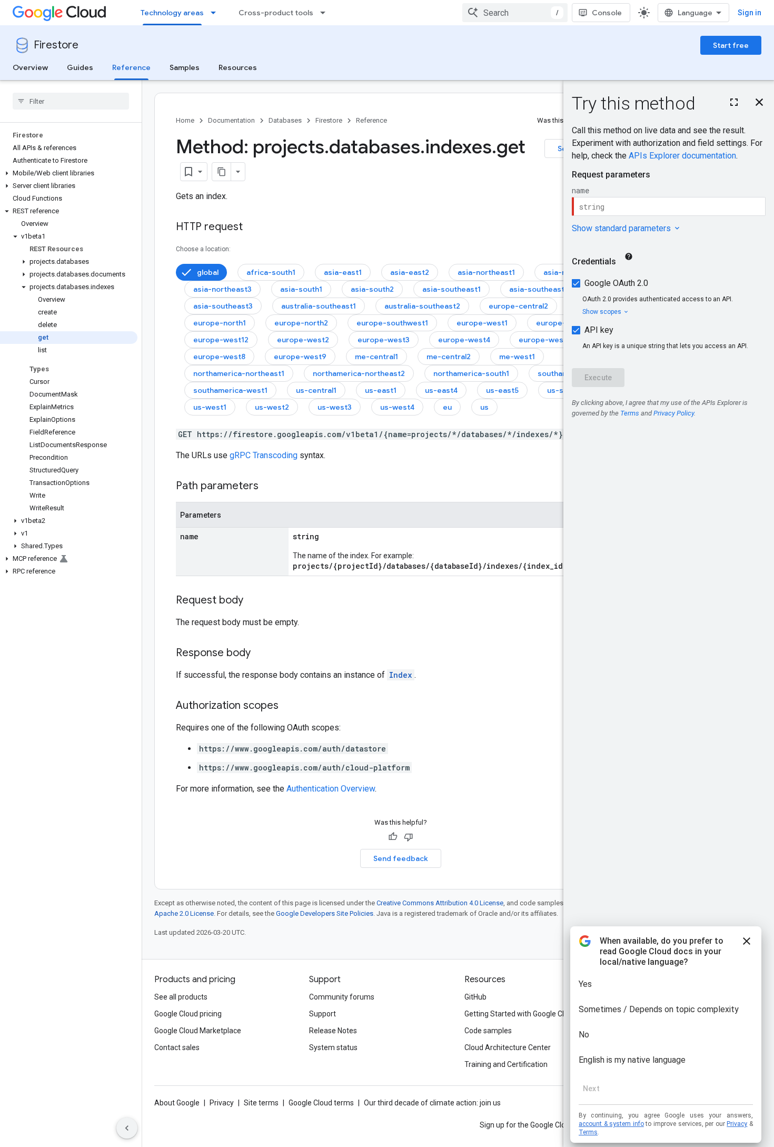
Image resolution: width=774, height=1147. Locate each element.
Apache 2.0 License (184, 913)
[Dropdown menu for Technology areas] (216, 12)
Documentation (231, 120)
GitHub (475, 997)
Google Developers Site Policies (324, 913)
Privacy (222, 1103)
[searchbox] (71, 101)
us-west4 (397, 407)
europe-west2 (303, 339)
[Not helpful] (408, 837)
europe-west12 (221, 339)
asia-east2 (409, 272)
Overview (30, 67)
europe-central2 (518, 306)
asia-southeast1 (451, 289)
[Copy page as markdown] (221, 172)
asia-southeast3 (223, 306)
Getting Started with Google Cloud (520, 1014)
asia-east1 (343, 272)
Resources (238, 67)
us (484, 407)
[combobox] (515, 12)
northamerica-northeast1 (238, 373)
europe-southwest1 (392, 323)
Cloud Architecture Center (507, 1047)
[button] (68, 173)
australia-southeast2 (422, 306)
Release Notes (333, 1030)
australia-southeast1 (318, 306)
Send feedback (400, 858)
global (208, 272)
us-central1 (316, 390)
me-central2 (448, 356)
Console (607, 12)
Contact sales (177, 1047)
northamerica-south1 (471, 373)
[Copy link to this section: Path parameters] (269, 486)
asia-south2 (372, 289)
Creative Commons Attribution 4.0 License (439, 903)
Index (400, 675)
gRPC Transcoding (263, 455)
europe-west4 (464, 339)
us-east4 (441, 390)
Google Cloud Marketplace (197, 1030)
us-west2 (272, 407)
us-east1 (380, 390)
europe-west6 (545, 339)
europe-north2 (301, 323)
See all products (180, 997)
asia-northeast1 (486, 272)
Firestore (56, 45)
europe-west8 (219, 356)
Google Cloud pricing (188, 1014)
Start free (731, 45)
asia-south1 (301, 289)
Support (322, 1014)
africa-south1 (270, 272)
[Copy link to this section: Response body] (261, 653)
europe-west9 (300, 356)
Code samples (488, 1030)
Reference (131, 67)
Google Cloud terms (321, 1103)
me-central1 (376, 356)
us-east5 (502, 390)
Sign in (749, 12)
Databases (285, 120)
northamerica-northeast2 (359, 373)
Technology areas (172, 12)
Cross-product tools (276, 12)
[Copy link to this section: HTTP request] (253, 227)
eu (447, 407)
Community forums (341, 997)
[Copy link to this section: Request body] (253, 601)
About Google (177, 1103)
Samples (185, 67)
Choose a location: (203, 249)
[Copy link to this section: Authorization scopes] (289, 706)
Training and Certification (506, 1064)
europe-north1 (219, 323)
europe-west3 (384, 339)
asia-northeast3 (222, 289)
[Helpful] (393, 837)
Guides (80, 67)
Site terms (261, 1103)
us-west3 (334, 407)
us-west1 (209, 407)
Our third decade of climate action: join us (432, 1103)
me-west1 (517, 356)
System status (333, 1047)
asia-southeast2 (539, 289)
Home (185, 120)
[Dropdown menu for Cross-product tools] (326, 12)
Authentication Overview (330, 789)
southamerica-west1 (230, 390)
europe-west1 (482, 323)
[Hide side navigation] (126, 1128)
